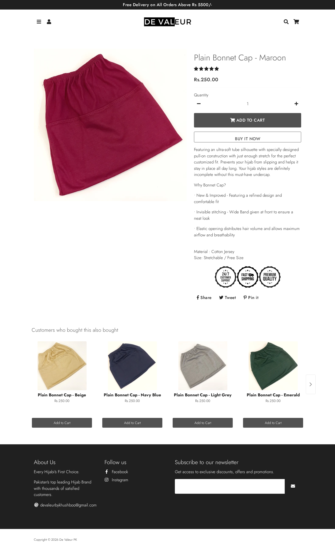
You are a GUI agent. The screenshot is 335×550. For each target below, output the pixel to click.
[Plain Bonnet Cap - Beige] (62, 365)
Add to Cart (62, 422)
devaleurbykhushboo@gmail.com (68, 505)
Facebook (119, 472)
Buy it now (247, 139)
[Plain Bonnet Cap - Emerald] (273, 365)
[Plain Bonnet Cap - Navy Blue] (132, 365)
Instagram (119, 480)
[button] (207, 69)
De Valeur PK (68, 539)
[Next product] (311, 384)
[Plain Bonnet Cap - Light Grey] (203, 365)
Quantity (201, 95)
